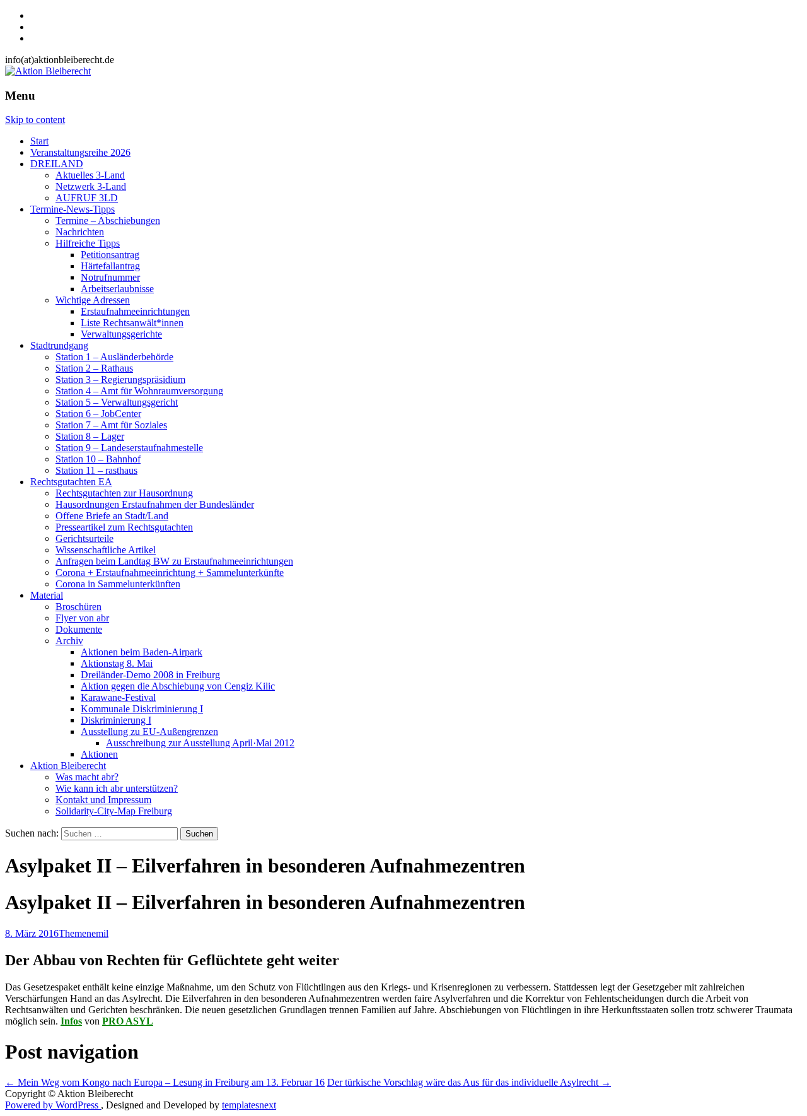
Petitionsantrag (110, 254)
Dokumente (78, 629)
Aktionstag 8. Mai (117, 663)
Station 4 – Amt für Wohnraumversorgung (139, 390)
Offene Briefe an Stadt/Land (111, 515)
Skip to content (35, 119)
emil (99, 933)
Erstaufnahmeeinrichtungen (135, 311)
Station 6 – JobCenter (98, 413)
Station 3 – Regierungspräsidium (120, 379)
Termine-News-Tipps (72, 209)
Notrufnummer (110, 277)
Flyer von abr (82, 618)
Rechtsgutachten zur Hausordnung (124, 493)
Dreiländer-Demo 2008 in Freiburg (150, 674)
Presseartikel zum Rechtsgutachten (124, 527)
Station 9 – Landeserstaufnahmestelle (129, 447)
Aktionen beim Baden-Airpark (141, 652)
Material (46, 595)
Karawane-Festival (118, 697)
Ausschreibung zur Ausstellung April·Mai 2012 (200, 742)
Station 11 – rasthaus (96, 470)
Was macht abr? (87, 777)
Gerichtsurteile (84, 538)
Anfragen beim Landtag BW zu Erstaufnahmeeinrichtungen (174, 561)
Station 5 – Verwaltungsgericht (116, 402)
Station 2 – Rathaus (94, 368)
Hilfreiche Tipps (87, 243)
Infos (71, 1021)
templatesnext (249, 1105)
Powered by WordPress (53, 1105)
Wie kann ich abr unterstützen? (116, 788)
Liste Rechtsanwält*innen (132, 322)
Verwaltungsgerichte (121, 334)
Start (39, 141)
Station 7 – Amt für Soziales (111, 425)
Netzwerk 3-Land (90, 186)
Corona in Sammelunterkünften (117, 584)
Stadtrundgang (59, 345)
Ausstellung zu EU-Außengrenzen (149, 731)
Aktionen (99, 754)
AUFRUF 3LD (86, 197)
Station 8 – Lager (89, 436)
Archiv (69, 640)
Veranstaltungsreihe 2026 (80, 152)
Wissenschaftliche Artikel (105, 549)
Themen (75, 933)
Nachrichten (79, 231)
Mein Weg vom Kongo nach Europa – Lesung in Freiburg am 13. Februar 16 (165, 1082)
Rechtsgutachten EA (71, 481)
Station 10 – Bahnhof (98, 459)
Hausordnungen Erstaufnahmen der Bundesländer (154, 504)
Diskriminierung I (116, 720)
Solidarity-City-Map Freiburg (113, 811)
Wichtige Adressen (92, 300)
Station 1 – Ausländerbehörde (114, 356)
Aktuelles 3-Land (90, 175)
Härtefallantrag (110, 266)
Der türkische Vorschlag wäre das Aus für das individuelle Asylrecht (469, 1082)
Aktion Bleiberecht (68, 765)
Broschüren (78, 606)
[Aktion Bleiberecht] (48, 71)
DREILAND (56, 163)
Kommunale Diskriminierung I (142, 708)
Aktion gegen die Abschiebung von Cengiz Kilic (178, 686)
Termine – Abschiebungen (107, 220)
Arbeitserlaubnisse (117, 288)
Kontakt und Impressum (103, 799)
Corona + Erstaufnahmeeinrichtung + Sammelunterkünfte (169, 572)
